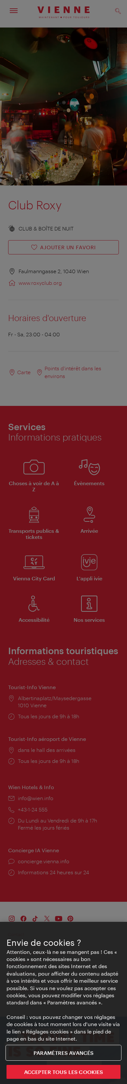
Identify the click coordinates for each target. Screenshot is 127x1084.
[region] (63, 1003)
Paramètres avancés (64, 1053)
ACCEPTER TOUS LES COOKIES (63, 1072)
